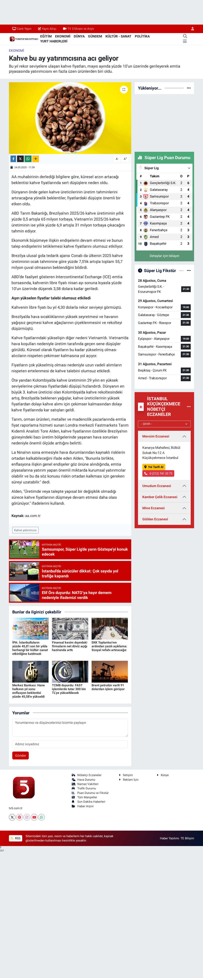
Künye (165, 775)
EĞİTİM (46, 36)
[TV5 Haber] (24, 38)
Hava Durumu (86, 779)
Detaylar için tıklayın (164, 256)
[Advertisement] (164, 122)
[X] (12, 817)
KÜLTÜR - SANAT (118, 36)
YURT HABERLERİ (53, 41)
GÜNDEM (95, 36)
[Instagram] (27, 817)
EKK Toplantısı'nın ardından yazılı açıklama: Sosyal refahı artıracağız (109, 646)
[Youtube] (34, 817)
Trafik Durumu (86, 788)
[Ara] (185, 36)
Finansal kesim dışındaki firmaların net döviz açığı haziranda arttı (69, 646)
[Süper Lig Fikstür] (189, 270)
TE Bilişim (187, 838)
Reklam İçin (130, 779)
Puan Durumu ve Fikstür (93, 793)
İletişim (128, 775)
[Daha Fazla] (35, 159)
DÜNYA (79, 36)
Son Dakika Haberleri (91, 801)
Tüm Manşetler (87, 797)
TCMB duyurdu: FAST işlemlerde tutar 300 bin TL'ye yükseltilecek (69, 689)
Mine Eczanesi (153, 508)
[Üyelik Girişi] (191, 29)
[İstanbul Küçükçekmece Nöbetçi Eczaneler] (189, 407)
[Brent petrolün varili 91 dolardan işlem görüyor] (110, 671)
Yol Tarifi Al (155, 467)
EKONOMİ (62, 36)
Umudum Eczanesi (156, 486)
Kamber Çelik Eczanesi (159, 497)
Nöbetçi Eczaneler (89, 775)
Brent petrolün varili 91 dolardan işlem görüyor (108, 687)
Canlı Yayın (24, 29)
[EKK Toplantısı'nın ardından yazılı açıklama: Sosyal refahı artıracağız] (110, 628)
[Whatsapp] (41, 817)
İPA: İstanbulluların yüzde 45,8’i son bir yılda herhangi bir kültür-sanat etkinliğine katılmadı (30, 648)
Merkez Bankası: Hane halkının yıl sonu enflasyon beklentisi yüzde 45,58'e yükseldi (28, 691)
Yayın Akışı (49, 29)
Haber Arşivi (85, 806)
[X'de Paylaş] (20, 159)
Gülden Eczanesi (155, 519)
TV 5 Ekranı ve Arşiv (80, 29)
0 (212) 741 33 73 (160, 473)
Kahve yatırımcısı (25, 530)
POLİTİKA (142, 36)
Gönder (20, 755)
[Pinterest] (19, 817)
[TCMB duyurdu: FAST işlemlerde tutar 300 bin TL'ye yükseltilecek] (70, 671)
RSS (17, 838)
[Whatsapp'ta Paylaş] (28, 159)
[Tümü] (189, 88)
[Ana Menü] (185, 41)
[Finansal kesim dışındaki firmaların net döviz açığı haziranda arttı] (70, 628)
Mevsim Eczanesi (155, 436)
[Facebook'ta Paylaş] (13, 159)
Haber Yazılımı (169, 838)
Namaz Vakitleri (88, 784)
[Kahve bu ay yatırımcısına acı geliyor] (70, 118)
